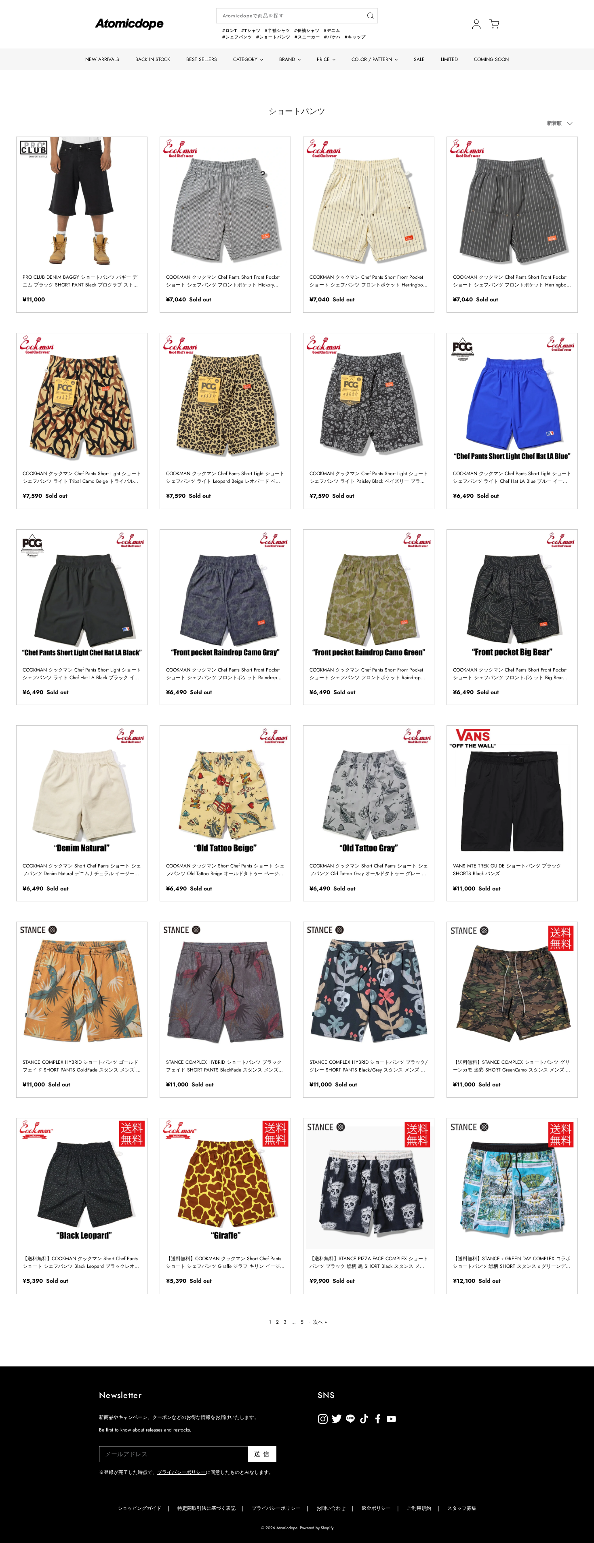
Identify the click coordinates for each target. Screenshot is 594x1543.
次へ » (320, 1322)
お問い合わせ (330, 1508)
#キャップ (355, 37)
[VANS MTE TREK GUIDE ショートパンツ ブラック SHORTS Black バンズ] (512, 791)
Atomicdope (286, 1528)
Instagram (323, 1417)
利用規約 (405, 1417)
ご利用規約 (419, 1508)
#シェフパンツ (237, 37)
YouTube (378, 1417)
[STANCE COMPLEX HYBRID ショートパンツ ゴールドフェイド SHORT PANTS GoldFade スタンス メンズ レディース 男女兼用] (82, 987)
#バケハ (332, 37)
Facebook (391, 1417)
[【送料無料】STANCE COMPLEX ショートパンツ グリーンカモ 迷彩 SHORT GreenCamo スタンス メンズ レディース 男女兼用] (512, 987)
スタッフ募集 (461, 1508)
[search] (370, 16)
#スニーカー (307, 37)
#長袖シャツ (307, 30)
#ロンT (229, 30)
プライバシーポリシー (181, 1472)
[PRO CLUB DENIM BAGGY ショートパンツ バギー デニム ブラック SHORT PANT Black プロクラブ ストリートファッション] (82, 202)
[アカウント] (476, 24)
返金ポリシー (419, 1417)
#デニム (332, 30)
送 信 (262, 1454)
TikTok (350, 1417)
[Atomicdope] (129, 24)
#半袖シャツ (277, 30)
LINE (364, 1417)
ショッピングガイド (139, 1508)
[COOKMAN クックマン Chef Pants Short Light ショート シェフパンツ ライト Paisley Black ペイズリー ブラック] (368, 398)
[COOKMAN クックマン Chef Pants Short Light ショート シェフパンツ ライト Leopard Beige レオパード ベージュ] (225, 398)
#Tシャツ (251, 30)
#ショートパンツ (273, 37)
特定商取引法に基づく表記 (206, 1508)
